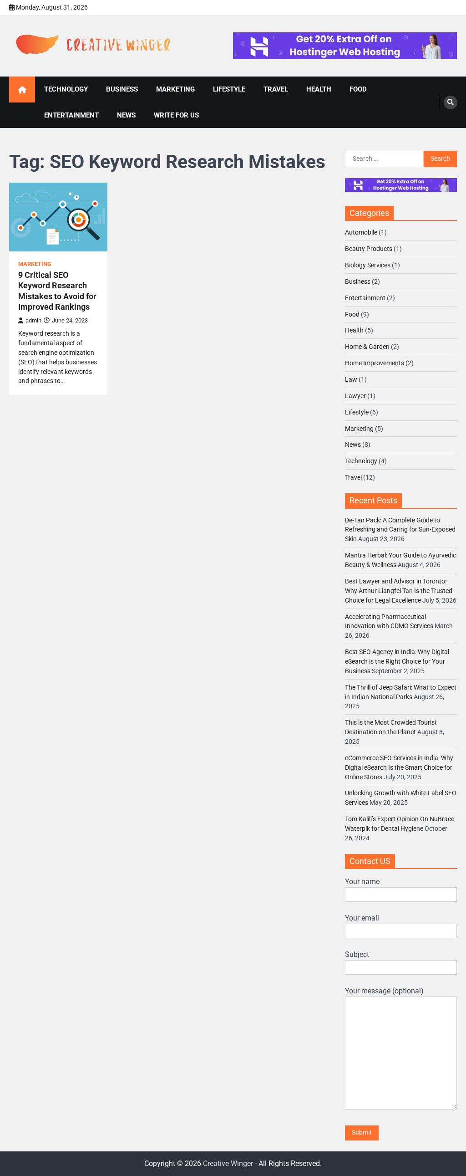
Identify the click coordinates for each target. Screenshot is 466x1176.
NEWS (126, 115)
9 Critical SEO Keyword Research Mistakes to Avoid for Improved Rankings (57, 291)
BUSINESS (122, 89)
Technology (361, 461)
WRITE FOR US (176, 115)
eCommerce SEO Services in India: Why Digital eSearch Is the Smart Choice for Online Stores (399, 767)
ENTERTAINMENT (71, 115)
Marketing (34, 264)
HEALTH (318, 89)
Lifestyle (357, 412)
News (353, 444)
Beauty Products (368, 248)
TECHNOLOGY (66, 89)
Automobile (361, 232)
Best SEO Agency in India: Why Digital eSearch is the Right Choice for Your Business (397, 661)
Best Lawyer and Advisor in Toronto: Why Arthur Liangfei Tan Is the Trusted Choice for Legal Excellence (398, 591)
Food (352, 314)
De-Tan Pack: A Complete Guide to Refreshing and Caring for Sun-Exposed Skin (400, 529)
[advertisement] (345, 45)
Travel (353, 477)
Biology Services (367, 265)
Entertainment (365, 298)
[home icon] (22, 89)
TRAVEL (275, 89)
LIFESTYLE (229, 89)
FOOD (358, 89)
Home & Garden (367, 346)
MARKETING (175, 89)
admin (33, 320)
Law (351, 379)
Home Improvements (374, 363)
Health (354, 330)
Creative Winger (228, 1163)
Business (357, 281)
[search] (450, 102)
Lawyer (355, 395)
